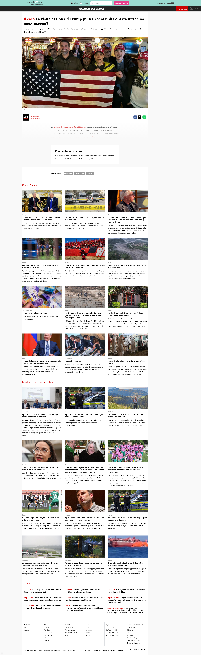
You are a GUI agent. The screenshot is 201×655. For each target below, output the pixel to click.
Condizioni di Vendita (133, 643)
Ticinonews (130, 635)
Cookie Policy (97, 650)
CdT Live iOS (110, 627)
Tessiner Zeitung (132, 638)
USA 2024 (90, 174)
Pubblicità (47, 630)
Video (25, 627)
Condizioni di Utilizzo (133, 640)
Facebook (89, 627)
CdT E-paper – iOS (112, 632)
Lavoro (46, 638)
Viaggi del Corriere (49, 635)
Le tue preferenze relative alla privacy (113, 650)
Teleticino (130, 630)
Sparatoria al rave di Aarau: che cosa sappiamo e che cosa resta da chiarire (43, 599)
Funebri (46, 640)
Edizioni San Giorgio (71, 632)
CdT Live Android (111, 630)
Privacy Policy (87, 650)
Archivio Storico (70, 630)
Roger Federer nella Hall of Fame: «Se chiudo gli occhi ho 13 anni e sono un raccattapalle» (126, 600)
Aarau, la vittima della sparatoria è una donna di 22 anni (126, 591)
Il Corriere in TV (69, 635)
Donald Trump (79, 174)
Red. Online (35, 116)
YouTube (88, 635)
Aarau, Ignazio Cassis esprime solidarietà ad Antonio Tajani (83, 591)
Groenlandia (68, 174)
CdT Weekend (69, 627)
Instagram (89, 630)
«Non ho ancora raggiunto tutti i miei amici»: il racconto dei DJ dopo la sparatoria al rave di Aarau (125, 610)
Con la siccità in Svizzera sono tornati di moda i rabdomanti (42, 607)
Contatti (46, 627)
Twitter (88, 632)
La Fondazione (131, 627)
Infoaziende (68, 638)
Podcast (26, 630)
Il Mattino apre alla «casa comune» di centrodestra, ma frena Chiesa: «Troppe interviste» (84, 608)
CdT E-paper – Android (113, 635)
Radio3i (129, 632)
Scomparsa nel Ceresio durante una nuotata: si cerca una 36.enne (84, 599)
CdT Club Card (48, 632)
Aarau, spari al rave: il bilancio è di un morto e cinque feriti (42, 591)
